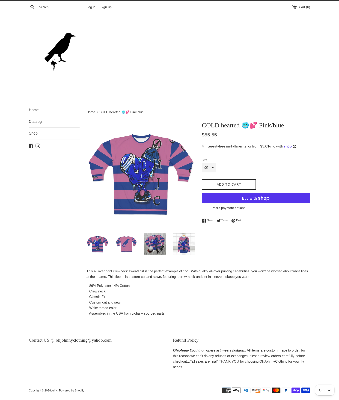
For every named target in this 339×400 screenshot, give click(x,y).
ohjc (55, 390)
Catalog (35, 121)
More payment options (229, 208)
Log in (90, 7)
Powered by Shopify (71, 390)
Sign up (106, 7)
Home (34, 110)
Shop (33, 133)
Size (204, 160)
